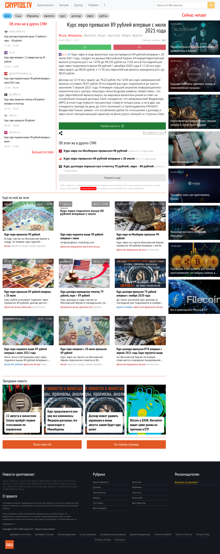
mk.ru (13, 115)
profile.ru (15, 94)
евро (90, 16)
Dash (28, 483)
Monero (48, 481)
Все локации (99, 508)
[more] (104, 5)
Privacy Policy (203, 534)
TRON (41, 481)
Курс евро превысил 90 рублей (19, 120)
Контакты (120, 539)
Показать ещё (112, 177)
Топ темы (98, 502)
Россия (66, 246)
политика (153, 249)
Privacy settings (103, 539)
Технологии (99, 492)
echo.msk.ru (17, 31)
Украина (77, 246)
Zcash (59, 481)
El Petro (72, 481)
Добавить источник (20, 534)
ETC (44, 483)
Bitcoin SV (12, 486)
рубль (103, 16)
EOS (29, 481)
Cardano (21, 486)
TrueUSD (61, 486)
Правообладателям (140, 534)
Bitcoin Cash (12, 483)
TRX (54, 481)
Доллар (78, 5)
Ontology (42, 486)
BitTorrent (13, 489)
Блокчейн (137, 497)
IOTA (65, 481)
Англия (89, 246)
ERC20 (39, 483)
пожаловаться (88, 188)
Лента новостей (42, 444)
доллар (76, 16)
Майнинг (93, 5)
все (7, 16)
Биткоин (64, 5)
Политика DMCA (162, 534)
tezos (35, 486)
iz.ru (12, 52)
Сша (18, 16)
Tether (22, 483)
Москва (27, 307)
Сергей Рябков (14, 364)
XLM (49, 483)
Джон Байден (125, 307)
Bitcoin (6, 481)
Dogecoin (52, 486)
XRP (4, 483)
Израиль (32, 16)
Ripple (35, 481)
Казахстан (87, 307)
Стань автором (88, 534)
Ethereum (14, 481)
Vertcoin (64, 483)
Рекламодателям (67, 534)
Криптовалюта (45, 5)
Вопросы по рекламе (186, 482)
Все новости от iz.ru (153, 132)
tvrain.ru (14, 132)
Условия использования (113, 534)
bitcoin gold (71, 486)
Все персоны (139, 502)
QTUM (5, 489)
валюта (49, 16)
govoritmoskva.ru (20, 73)
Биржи (96, 497)
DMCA (9, 544)
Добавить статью (44, 534)
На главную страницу (126, 444)
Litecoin (22, 481)
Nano (21, 489)
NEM (33, 483)
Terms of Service (183, 534)
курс (63, 16)
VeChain (55, 483)
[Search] (211, 5)
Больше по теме (42, 152)
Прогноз (136, 492)
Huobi (29, 486)
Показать (8, 523)
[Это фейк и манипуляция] (139, 47)
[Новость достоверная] (85, 47)
